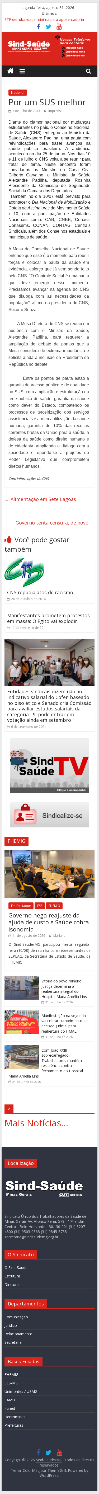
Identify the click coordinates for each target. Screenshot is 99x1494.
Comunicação (16, 1316)
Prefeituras (13, 1425)
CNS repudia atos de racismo (40, 592)
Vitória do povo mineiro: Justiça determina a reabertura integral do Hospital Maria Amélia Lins (64, 988)
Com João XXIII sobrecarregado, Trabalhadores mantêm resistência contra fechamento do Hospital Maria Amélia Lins (45, 1063)
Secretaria (13, 1342)
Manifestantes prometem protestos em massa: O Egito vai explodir (48, 618)
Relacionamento (18, 1333)
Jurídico (10, 1325)
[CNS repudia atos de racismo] (24, 561)
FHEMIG (54, 905)
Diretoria (12, 1284)
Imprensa (55, 111)
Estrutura (12, 1275)
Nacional (17, 92)
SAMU (9, 1399)
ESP (39, 905)
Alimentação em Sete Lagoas (40, 499)
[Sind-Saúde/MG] (10, 71)
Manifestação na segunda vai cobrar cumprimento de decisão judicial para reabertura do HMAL (64, 1023)
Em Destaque (21, 905)
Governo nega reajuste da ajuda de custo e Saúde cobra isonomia (48, 922)
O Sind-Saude (15, 1267)
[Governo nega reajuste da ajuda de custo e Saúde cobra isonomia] (49, 852)
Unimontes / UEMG (20, 1391)
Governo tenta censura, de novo (55, 522)
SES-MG (11, 1382)
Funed (9, 1408)
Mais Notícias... (36, 1123)
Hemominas (14, 1416)
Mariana (59, 935)
